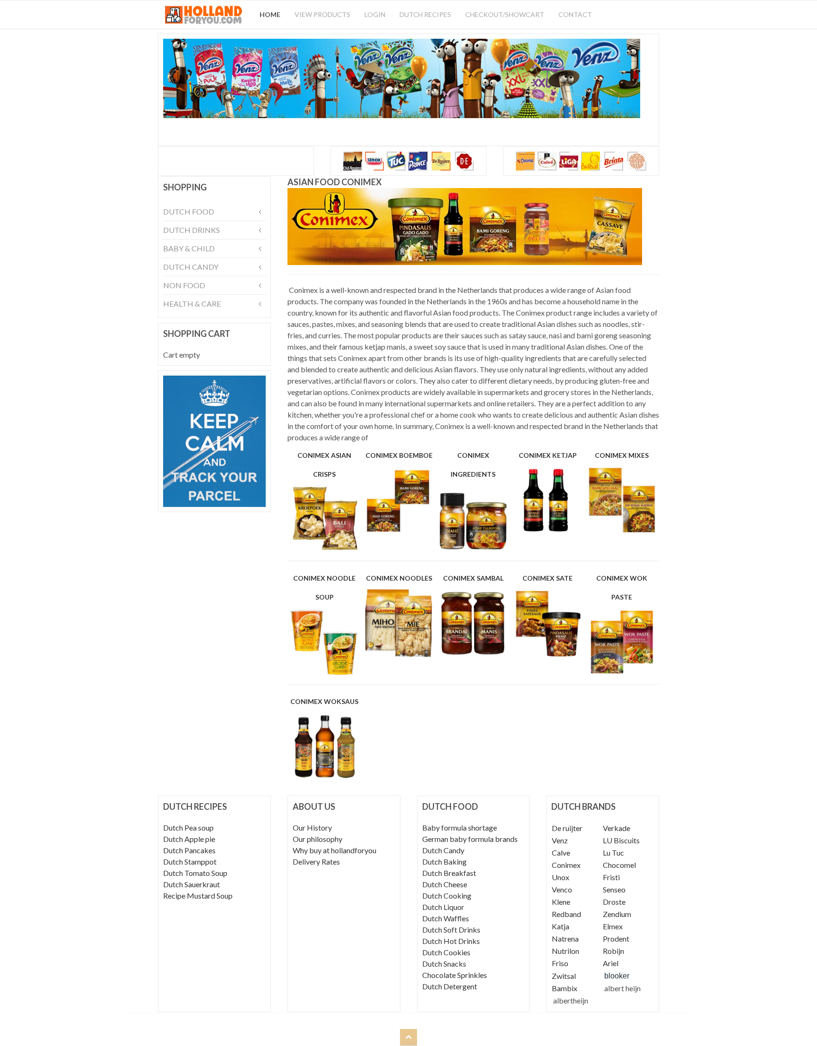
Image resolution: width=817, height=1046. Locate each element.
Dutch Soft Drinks (451, 929)
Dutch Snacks (444, 963)
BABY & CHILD (189, 248)
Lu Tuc (613, 852)
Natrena (565, 938)
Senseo (614, 889)
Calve (561, 852)
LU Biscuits (621, 840)
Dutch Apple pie (189, 838)
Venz (560, 840)
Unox (560, 877)
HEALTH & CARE (192, 303)
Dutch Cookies (446, 952)
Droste (614, 901)
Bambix (564, 988)
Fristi (611, 877)
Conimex (566, 864)
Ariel (610, 963)
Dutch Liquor (443, 906)
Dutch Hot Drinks (451, 940)
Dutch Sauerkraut (191, 884)
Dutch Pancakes (189, 850)
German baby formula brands (470, 838)
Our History (312, 827)
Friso (560, 963)
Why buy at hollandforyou (334, 850)
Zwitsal (564, 975)
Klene (561, 901)
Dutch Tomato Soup (195, 872)
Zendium (617, 913)
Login (375, 14)
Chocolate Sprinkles (454, 974)
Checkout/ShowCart (504, 14)
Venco (562, 889)
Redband (566, 913)
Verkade (616, 827)
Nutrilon (565, 950)
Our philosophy (317, 838)
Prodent (616, 938)
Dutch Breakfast (449, 872)
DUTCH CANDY (190, 266)
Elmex (613, 926)
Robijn (613, 950)
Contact (575, 14)
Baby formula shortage (459, 827)
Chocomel (619, 864)
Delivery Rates (316, 861)
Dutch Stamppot (190, 861)
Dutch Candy (443, 850)
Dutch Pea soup (188, 827)
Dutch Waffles (445, 918)
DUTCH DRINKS (191, 229)
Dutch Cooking (446, 895)
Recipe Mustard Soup (198, 895)
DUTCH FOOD (188, 211)
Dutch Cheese (444, 884)
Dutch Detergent (449, 986)
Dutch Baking (444, 861)
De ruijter (567, 827)
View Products (322, 14)
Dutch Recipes (425, 14)
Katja (560, 926)
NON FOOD (184, 285)
